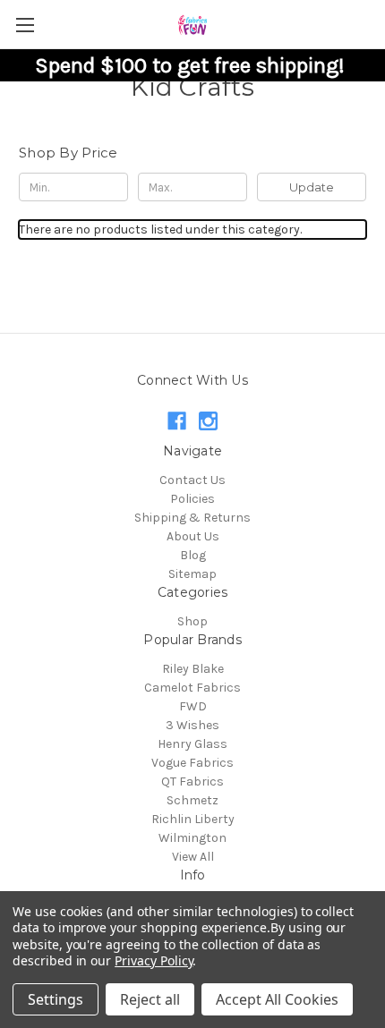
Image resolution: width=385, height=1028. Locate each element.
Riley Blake (193, 668)
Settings (55, 999)
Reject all (150, 999)
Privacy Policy (153, 960)
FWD (193, 706)
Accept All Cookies (277, 999)
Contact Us (192, 480)
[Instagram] (208, 421)
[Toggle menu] (24, 24)
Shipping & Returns (192, 517)
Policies (192, 498)
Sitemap (192, 574)
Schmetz (192, 800)
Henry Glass (192, 744)
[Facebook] (176, 421)
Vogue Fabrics (192, 762)
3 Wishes (192, 725)
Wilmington (192, 837)
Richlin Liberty (193, 819)
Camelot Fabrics (192, 687)
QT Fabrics (192, 781)
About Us (193, 536)
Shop (192, 621)
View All (193, 856)
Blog (193, 555)
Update (311, 187)
